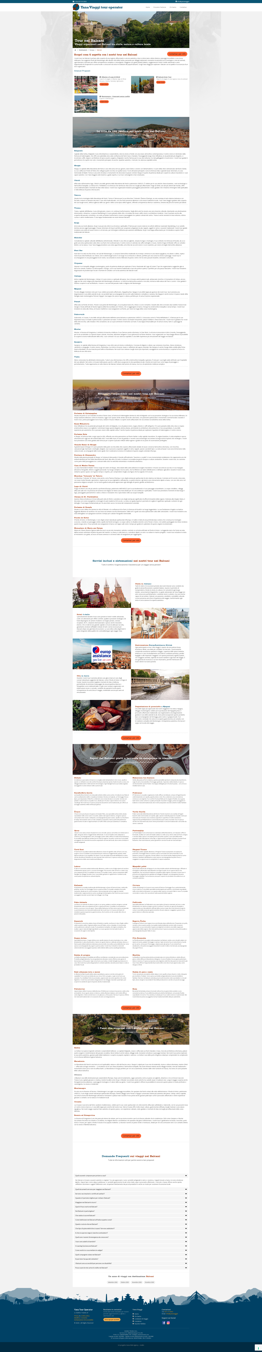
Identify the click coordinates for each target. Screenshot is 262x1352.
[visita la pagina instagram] (168, 1323)
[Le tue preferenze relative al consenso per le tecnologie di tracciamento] (258, 1348)
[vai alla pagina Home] (98, 7)
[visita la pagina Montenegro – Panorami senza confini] (85, 104)
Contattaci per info (177, 54)
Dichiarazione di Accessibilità (83, 1320)
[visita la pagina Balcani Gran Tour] (142, 85)
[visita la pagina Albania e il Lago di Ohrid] (85, 85)
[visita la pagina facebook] (164, 1323)
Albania (78, 1075)
